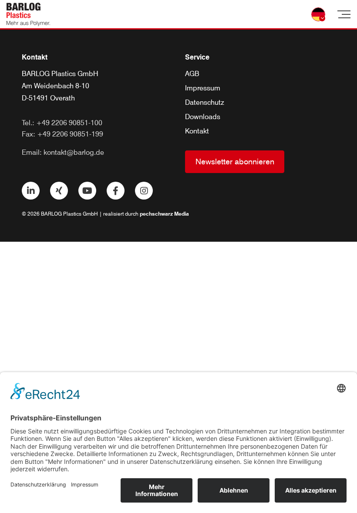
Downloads (202, 117)
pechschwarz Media (164, 213)
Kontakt (197, 131)
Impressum (202, 88)
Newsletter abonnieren (234, 161)
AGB (192, 74)
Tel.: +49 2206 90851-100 (62, 123)
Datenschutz (204, 102)
